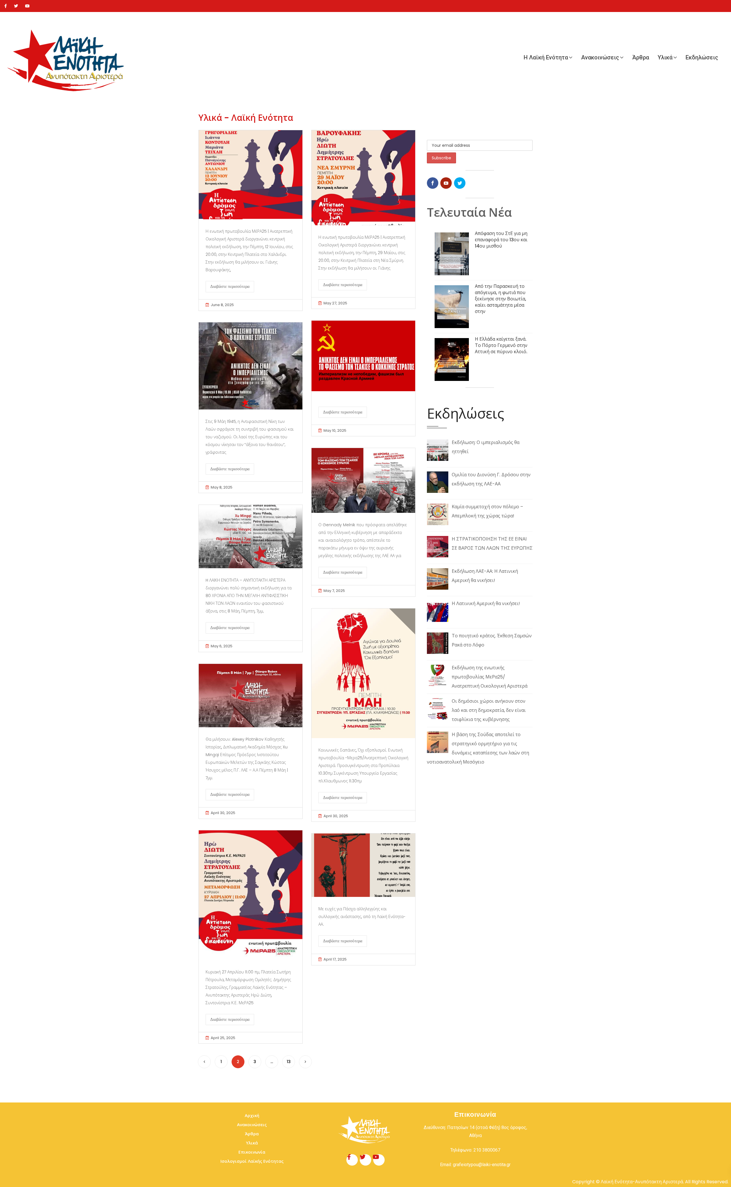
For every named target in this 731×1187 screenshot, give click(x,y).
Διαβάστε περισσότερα (230, 286)
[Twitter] (16, 6)
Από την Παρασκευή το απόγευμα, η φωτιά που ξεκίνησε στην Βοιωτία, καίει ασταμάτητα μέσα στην (500, 299)
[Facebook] (5, 6)
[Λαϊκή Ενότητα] (68, 57)
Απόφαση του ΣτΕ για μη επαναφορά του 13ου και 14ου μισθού (501, 239)
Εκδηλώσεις (702, 57)
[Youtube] (27, 6)
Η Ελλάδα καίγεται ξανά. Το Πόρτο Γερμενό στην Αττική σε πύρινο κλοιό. (501, 345)
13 (289, 1062)
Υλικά (665, 57)
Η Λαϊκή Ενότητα (546, 57)
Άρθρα (640, 57)
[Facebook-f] (352, 1160)
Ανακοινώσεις (600, 57)
